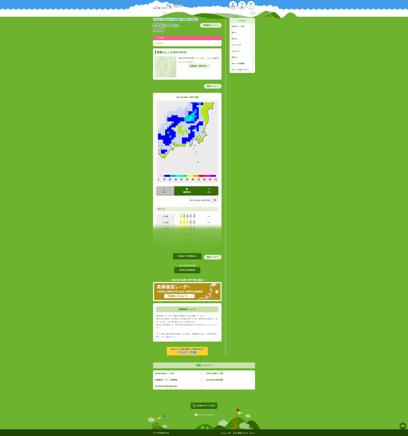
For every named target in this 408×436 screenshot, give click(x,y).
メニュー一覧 (226, 433)
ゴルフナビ (236, 51)
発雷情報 (176, 19)
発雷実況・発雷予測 (197, 66)
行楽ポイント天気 (238, 26)
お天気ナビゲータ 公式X (206, 405)
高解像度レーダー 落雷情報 (166, 380)
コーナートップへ (205, 415)
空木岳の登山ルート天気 (164, 373)
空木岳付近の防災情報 (214, 380)
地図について (212, 86)
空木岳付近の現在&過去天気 (166, 386)
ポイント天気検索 (238, 63)
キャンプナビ (236, 45)
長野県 (185, 19)
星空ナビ (235, 57)
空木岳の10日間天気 (187, 270)
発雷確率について (210, 25)
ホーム (157, 19)
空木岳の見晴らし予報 (214, 373)
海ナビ (234, 32)
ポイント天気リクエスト (240, 69)
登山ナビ (166, 19)
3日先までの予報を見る (187, 256)
